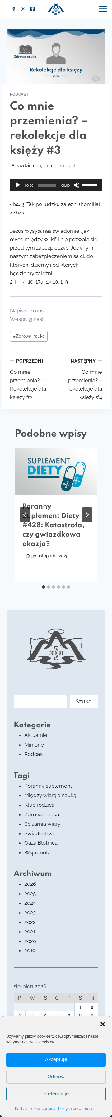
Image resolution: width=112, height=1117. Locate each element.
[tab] (43, 587)
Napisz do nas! (27, 310)
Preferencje (56, 1093)
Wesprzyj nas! (26, 319)
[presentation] (56, 471)
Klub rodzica (39, 805)
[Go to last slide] (25, 514)
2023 (30, 912)
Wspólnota (37, 852)
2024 (30, 903)
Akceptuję (56, 1059)
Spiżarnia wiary (42, 824)
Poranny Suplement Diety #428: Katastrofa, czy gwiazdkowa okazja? (53, 525)
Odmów (56, 1076)
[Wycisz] (76, 185)
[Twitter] (23, 9)
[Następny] (87, 514)
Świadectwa (39, 833)
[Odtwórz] (18, 185)
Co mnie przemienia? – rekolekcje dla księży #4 (85, 379)
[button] (103, 1024)
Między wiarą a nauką (50, 795)
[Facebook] (14, 9)
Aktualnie (35, 735)
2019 (29, 950)
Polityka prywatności (76, 1108)
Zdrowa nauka (29, 336)
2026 (30, 884)
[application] (56, 185)
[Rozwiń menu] (103, 8)
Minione (34, 745)
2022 (30, 922)
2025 (30, 893)
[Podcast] (32, 9)
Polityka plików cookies (35, 1108)
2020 (30, 941)
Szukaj (84, 701)
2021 (29, 931)
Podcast (19, 94)
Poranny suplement (48, 786)
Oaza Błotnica (41, 843)
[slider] (90, 184)
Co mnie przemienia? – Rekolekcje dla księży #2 (28, 379)
